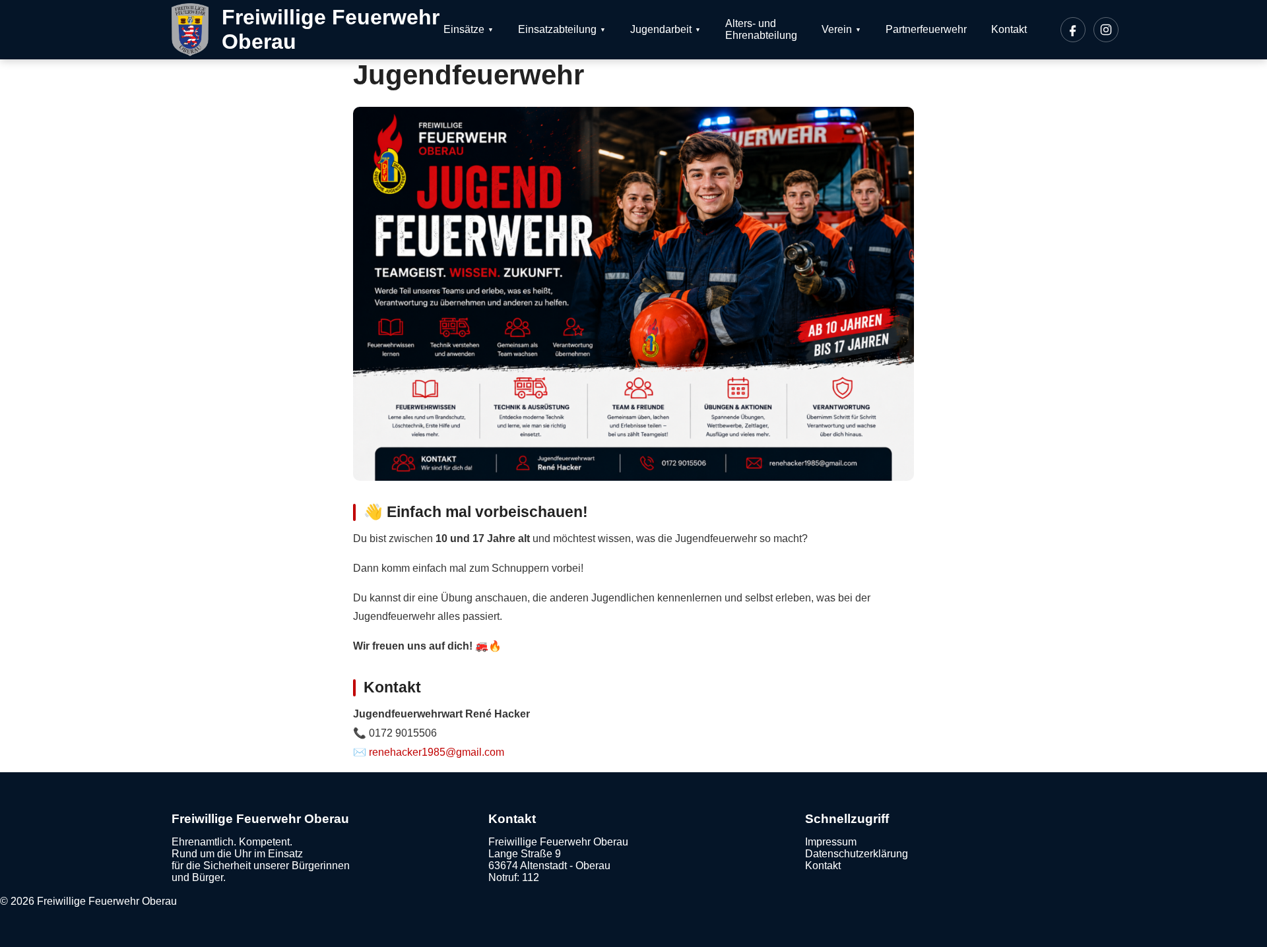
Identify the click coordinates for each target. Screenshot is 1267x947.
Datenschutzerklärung (856, 853)
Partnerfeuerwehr (926, 29)
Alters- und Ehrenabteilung (761, 29)
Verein (837, 29)
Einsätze (463, 29)
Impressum (831, 841)
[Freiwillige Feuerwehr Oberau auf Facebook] (1073, 29)
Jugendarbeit (661, 29)
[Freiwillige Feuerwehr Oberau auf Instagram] (1106, 29)
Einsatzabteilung (557, 29)
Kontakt (1009, 29)
